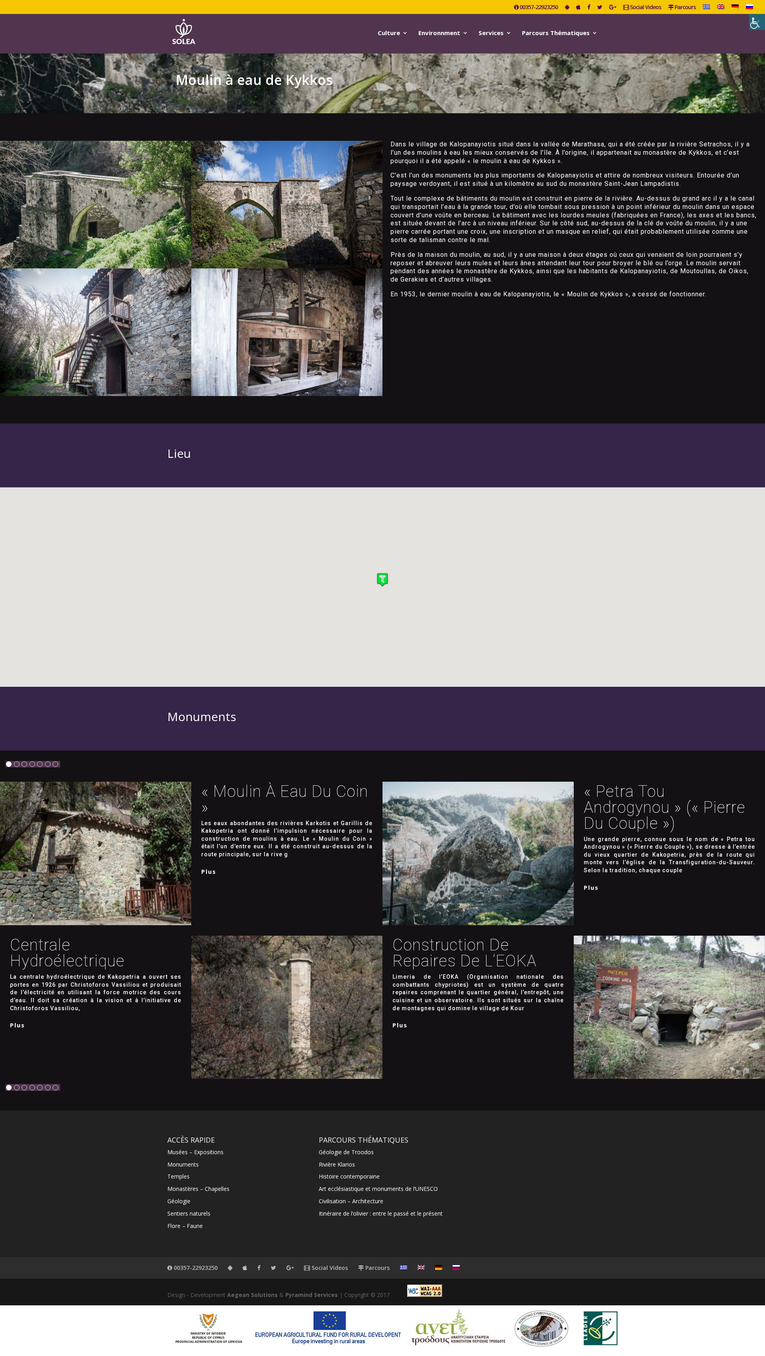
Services (491, 33)
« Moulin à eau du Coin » (284, 799)
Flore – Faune (185, 1226)
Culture (389, 33)
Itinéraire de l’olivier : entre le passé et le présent (381, 1213)
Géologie (178, 1201)
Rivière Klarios (337, 1164)
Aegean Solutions (252, 1295)
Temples (178, 1176)
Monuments (183, 1164)
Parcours (684, 7)
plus (208, 871)
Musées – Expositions (195, 1152)
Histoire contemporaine (349, 1176)
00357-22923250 (538, 7)
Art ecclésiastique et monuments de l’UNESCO (378, 1188)
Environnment (439, 33)
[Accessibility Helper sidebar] (757, 22)
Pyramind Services (311, 1295)
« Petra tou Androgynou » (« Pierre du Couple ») (664, 807)
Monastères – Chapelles (198, 1188)
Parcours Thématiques (556, 33)
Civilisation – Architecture (351, 1201)
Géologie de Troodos (346, 1152)
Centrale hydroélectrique (67, 953)
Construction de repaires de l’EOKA (464, 953)
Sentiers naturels (188, 1213)
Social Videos (645, 7)
